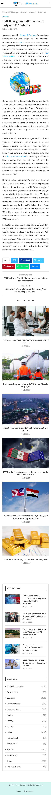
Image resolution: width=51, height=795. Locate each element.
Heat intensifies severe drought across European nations (34, 663)
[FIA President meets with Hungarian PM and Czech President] (12, 617)
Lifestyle (26, 721)
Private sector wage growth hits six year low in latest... (25, 341)
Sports (26, 749)
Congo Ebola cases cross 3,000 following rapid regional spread (34, 647)
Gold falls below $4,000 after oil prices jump (25, 559)
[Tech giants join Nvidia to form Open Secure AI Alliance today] (12, 633)
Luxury (26, 726)
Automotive (26, 692)
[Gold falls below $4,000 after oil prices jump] (25, 541)
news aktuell (26, 738)
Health (26, 715)
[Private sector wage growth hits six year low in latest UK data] (25, 321)
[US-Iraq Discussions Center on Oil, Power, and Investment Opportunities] (25, 497)
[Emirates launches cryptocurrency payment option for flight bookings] (12, 599)
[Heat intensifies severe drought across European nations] (12, 664)
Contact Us (28, 791)
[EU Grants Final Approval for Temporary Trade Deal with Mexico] (25, 453)
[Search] (48, 4)
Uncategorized (26, 766)
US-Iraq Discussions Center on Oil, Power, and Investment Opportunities (25, 517)
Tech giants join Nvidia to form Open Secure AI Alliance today (34, 632)
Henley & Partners (28, 35)
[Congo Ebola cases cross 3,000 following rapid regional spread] (12, 649)
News (26, 732)
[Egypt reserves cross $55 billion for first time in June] (25, 409)
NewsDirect (26, 743)
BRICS (21, 42)
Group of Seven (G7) (17, 156)
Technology (26, 755)
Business (26, 698)
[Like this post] (15, 260)
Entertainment (26, 703)
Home (4, 12)
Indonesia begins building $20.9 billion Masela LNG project (25, 385)
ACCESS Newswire (26, 686)
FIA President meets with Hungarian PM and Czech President (34, 616)
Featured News (26, 709)
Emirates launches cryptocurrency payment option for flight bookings (34, 599)
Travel (26, 761)
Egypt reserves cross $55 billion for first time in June (25, 429)
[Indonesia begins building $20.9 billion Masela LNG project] (25, 365)
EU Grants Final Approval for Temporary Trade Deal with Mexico (25, 473)
